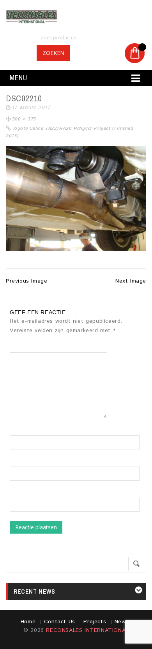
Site (15, 494)
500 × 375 (24, 119)
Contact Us (59, 622)
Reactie (22, 348)
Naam (17, 431)
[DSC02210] (76, 198)
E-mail (18, 463)
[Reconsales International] (76, 17)
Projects (94, 622)
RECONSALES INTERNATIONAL (87, 630)
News (122, 622)
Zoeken (53, 53)
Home (28, 622)
